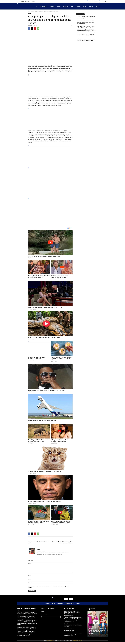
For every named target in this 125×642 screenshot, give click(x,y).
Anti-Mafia (66, 615)
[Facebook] (102, 1)
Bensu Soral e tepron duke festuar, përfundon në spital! (38, 542)
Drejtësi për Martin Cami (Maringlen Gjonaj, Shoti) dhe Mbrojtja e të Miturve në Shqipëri (85, 22)
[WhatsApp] (38, 28)
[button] (40, 6)
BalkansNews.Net (50, 640)
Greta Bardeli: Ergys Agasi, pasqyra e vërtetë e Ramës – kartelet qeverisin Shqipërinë (73, 625)
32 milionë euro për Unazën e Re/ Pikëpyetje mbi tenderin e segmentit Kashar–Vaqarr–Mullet (73, 612)
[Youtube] (107, 1)
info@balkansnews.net (77, 640)
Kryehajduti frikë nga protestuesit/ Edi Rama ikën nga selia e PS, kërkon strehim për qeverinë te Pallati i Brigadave (73, 619)
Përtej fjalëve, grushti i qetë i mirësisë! (73, 634)
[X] (105, 1)
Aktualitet (66, 621)
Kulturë (32, 11)
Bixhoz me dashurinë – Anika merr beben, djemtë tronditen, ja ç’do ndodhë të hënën (62, 542)
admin (30, 25)
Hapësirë (66, 635)
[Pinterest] (35, 28)
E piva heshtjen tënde (69, 630)
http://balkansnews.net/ (41, 551)
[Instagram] (104, 1)
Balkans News (91, 634)
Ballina (29, 11)
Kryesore (91, 624)
